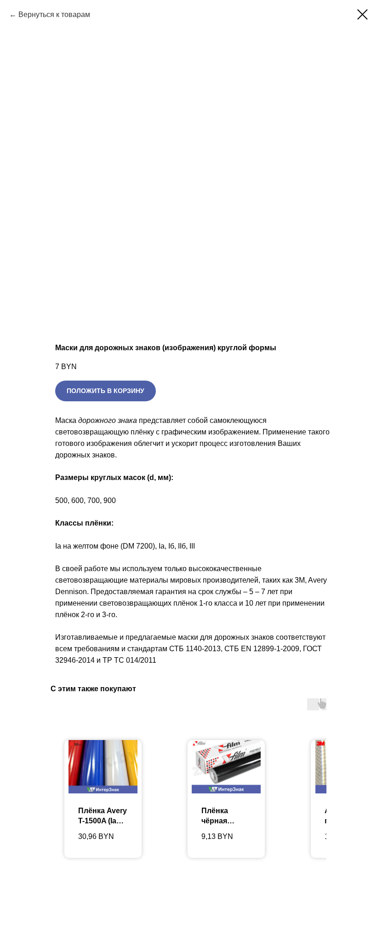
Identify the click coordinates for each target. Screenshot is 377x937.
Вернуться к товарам (54, 14)
